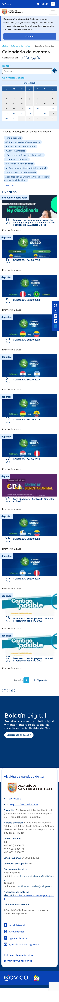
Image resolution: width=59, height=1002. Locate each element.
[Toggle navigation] (53, 12)
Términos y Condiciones (18, 960)
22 (52, 108)
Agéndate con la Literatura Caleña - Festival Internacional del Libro (27, 178)
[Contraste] (55, 305)
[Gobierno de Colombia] (8, 4)
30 (6, 118)
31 (14, 118)
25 (21, 113)
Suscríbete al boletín (19, 735)
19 (29, 108)
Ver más (10, 185)
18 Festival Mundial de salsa (19, 164)
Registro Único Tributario (24, 804)
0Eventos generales (15, 151)
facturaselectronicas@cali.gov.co (29, 895)
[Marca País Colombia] (36, 978)
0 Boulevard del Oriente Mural (20, 146)
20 (37, 108)
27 (37, 113)
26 (29, 113)
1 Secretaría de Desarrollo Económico (24, 155)
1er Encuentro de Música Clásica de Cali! (25, 168)
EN (53, 4)
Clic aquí (29, 36)
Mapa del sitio (24, 955)
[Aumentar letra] (55, 321)
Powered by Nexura (48, 987)
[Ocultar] (55, 326)
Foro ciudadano (13, 138)
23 (6, 113)
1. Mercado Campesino (16, 159)
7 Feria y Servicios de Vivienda (20, 172)
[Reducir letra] (55, 315)
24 (14, 113)
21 (45, 108)
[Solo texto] (55, 310)
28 (45, 113)
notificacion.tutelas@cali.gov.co (34, 886)
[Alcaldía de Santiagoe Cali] (29, 12)
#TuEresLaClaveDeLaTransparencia (22, 142)
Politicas (9, 955)
